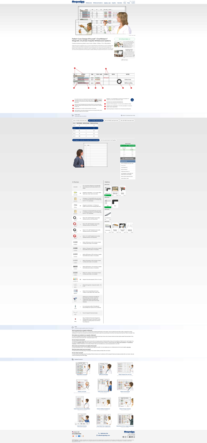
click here (129, 347)
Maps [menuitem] (128, 3)
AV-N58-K (75, 244)
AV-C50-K (75, 268)
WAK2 (75, 321)
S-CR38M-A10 (75, 281)
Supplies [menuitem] (114, 3)
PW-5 (75, 314)
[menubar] (110, 3)
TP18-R (75, 226)
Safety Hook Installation (121, 342)
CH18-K (75, 207)
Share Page (125, 59)
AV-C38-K (75, 256)
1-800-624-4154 (104, 433)
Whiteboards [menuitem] (89, 3)
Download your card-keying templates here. (115, 101)
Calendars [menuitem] (119, 3)
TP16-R (75, 238)
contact (124, 44)
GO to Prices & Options (124, 39)
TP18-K (75, 220)
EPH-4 (75, 300)
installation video (80, 342)
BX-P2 (75, 287)
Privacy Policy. (78, 441)
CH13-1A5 (75, 194)
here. (86, 355)
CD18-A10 (75, 213)
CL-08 (75, 308)
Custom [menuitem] (133, 3)
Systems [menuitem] (98, 3)
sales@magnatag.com (127, 46)
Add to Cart (131, 145)
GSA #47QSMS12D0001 (76, 433)
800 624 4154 (125, 45)
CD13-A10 (75, 201)
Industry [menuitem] (107, 3)
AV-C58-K (75, 250)
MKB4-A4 (75, 293)
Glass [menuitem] (124, 3)
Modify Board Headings (129, 158)
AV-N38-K (75, 262)
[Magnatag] (129, 432)
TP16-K (75, 232)
